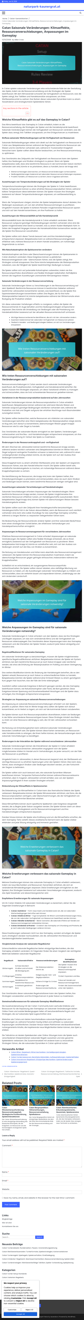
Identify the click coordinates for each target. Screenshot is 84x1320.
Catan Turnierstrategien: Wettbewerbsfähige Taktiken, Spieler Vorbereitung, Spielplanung (37, 1263)
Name (5, 1172)
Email (5, 1180)
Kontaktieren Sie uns (10, 1226)
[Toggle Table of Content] (26, 113)
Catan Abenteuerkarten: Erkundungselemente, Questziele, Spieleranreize (67, 1110)
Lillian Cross (19, 40)
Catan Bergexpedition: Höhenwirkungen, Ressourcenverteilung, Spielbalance (39, 1111)
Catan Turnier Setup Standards (14, 1274)
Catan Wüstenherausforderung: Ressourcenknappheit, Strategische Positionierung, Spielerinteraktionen (14, 1112)
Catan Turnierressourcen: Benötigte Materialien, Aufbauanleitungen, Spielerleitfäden (45, 1057)
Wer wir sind (6, 1223)
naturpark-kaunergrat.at (42, 6)
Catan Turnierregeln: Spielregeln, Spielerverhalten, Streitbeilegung (28, 1255)
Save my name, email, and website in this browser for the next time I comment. (39, 1198)
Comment (7, 1145)
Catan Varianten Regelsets (13, 1277)
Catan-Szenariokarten (9, 1066)
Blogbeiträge (7, 1219)
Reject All (29, 1310)
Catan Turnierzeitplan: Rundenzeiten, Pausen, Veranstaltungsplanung (29, 1248)
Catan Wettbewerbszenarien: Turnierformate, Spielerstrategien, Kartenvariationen (35, 1252)
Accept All (20, 1314)
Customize (12, 1310)
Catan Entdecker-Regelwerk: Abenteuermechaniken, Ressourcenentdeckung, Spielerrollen (38, 1259)
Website (5, 1189)
